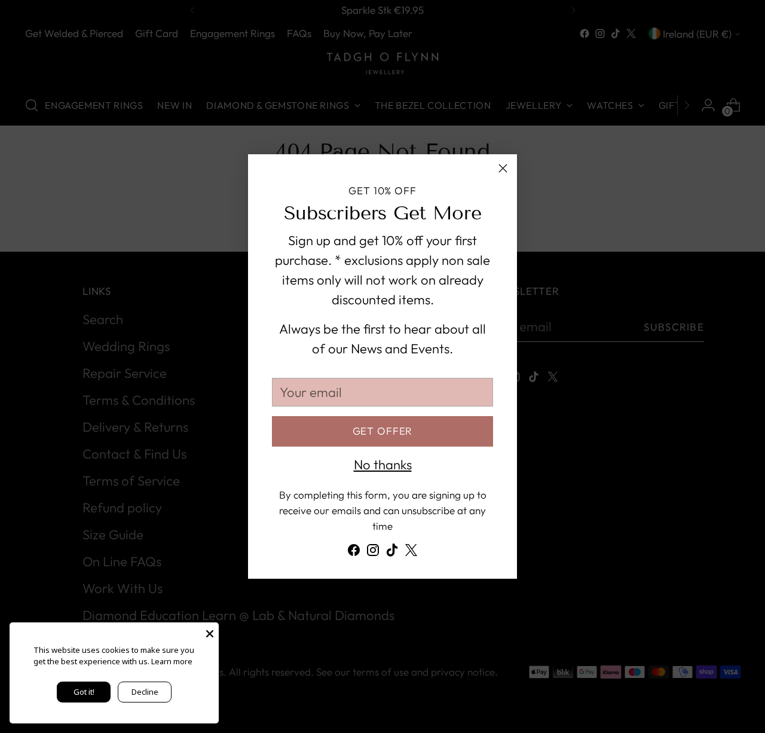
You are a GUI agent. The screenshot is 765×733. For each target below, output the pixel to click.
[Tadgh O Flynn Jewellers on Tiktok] (392, 553)
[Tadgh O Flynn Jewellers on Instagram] (373, 553)
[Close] (503, 168)
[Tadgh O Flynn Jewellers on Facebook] (354, 553)
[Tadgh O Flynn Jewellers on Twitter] (411, 553)
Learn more (171, 661)
